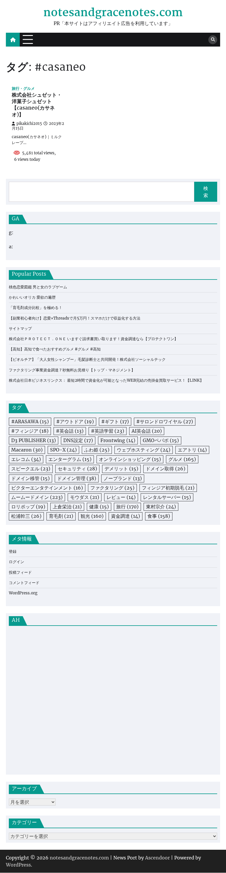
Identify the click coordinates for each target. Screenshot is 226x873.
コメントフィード (24, 582)
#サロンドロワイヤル (164, 421)
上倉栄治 (67, 507)
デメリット (121, 469)
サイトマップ (20, 328)
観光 (92, 516)
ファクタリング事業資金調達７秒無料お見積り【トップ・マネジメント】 (72, 370)
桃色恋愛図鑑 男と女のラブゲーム (38, 287)
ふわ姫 (96, 450)
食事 (158, 516)
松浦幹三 (26, 516)
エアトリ (192, 450)
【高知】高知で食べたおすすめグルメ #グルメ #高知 (55, 349)
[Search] (212, 39)
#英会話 (70, 431)
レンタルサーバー (167, 497)
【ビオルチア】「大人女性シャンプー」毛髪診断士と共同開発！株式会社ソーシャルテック (87, 359)
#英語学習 (107, 431)
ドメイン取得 (165, 469)
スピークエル (30, 469)
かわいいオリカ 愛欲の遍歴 (32, 297)
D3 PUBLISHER (33, 440)
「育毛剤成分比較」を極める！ (35, 307)
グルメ (182, 459)
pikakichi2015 (29, 123)
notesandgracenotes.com (113, 13)
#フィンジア (30, 431)
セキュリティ (77, 469)
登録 (12, 551)
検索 (205, 191)
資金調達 (125, 516)
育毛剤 (61, 516)
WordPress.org (23, 593)
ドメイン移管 (30, 478)
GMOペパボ (161, 440)
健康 (99, 507)
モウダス (84, 497)
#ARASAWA (30, 421)
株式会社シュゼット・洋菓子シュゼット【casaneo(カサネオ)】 (37, 105)
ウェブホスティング (143, 450)
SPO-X (63, 450)
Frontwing (117, 440)
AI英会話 (147, 431)
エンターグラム (70, 459)
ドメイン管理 (76, 478)
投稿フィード (20, 572)
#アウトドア (75, 421)
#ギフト (115, 421)
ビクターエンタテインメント (47, 488)
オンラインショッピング (130, 459)
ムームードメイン (37, 497)
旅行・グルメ (23, 88)
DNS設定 (78, 440)
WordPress (18, 865)
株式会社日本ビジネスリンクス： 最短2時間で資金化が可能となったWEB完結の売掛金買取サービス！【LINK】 (106, 380)
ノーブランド (123, 478)
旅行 (127, 507)
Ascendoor (157, 858)
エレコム (26, 459)
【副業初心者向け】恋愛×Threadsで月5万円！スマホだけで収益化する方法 (74, 318)
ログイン (16, 561)
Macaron (27, 450)
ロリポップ (28, 507)
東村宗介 (161, 507)
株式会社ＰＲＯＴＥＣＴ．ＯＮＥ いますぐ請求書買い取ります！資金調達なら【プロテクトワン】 (93, 338)
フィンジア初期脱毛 (168, 488)
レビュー (121, 497)
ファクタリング (112, 488)
